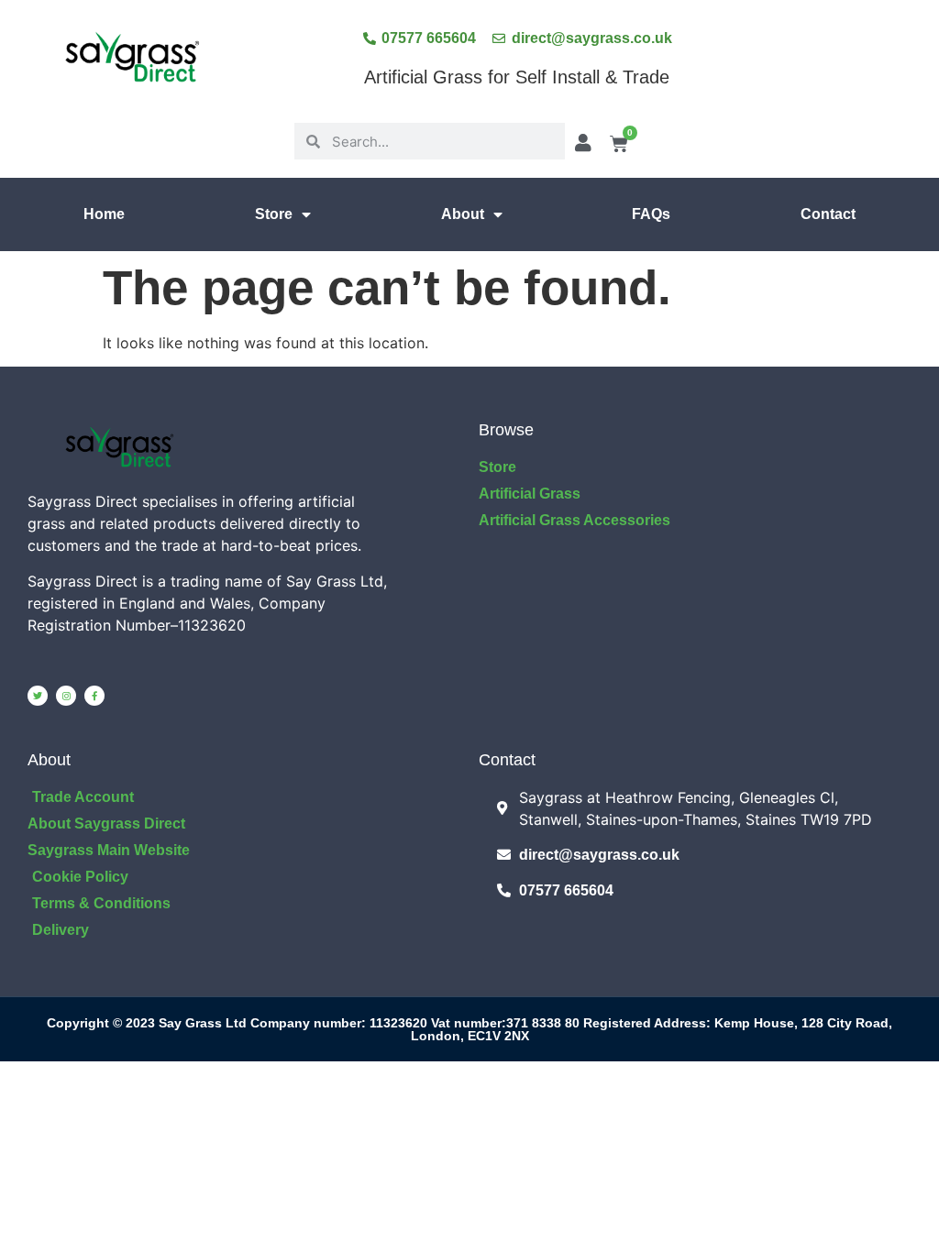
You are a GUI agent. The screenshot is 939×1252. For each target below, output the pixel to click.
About (462, 214)
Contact (828, 214)
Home (104, 214)
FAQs (651, 214)
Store (274, 214)
